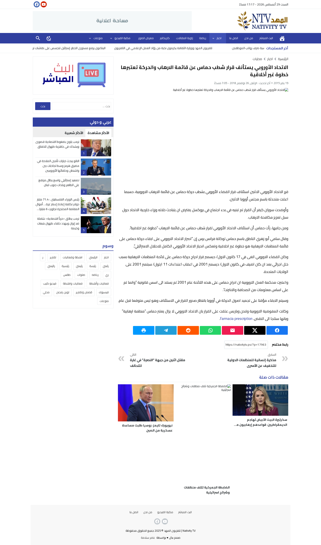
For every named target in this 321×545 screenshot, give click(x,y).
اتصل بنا (233, 38)
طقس (67, 274)
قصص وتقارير (84, 292)
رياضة (202, 38)
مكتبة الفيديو (122, 38)
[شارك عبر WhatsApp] (210, 330)
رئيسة (92, 266)
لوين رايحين (62, 292)
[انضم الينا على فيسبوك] (36, 4)
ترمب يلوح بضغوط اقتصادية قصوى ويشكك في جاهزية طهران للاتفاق (57, 144)
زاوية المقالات (184, 38)
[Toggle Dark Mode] (49, 38)
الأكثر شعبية (74, 133)
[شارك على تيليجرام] (166, 330)
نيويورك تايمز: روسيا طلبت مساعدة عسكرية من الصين (147, 428)
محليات (257, 59)
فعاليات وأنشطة (99, 283)
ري (107, 274)
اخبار (219, 38)
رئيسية (65, 266)
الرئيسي (93, 257)
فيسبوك (104, 292)
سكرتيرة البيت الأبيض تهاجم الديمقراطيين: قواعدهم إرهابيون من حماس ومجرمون (260, 425)
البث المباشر (266, 38)
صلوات (81, 274)
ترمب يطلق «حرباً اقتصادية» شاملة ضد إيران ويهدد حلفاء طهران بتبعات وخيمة (58, 223)
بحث (38, 38)
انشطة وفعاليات (72, 257)
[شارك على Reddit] (188, 330)
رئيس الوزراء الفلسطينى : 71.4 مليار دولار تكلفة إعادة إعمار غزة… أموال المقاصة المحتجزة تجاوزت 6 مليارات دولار (57, 207)
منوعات (98, 38)
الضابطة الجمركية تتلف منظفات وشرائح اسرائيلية (207, 490)
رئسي (106, 266)
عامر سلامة (148, 537)
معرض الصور (146, 38)
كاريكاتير (165, 38)
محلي (46, 292)
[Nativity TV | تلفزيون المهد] (240, 21)
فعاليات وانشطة (73, 283)
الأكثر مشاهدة (98, 133)
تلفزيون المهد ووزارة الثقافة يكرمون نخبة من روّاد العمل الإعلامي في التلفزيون (177, 48)
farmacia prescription (236, 318)
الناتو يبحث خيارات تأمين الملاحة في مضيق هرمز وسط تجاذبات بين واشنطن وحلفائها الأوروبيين (58, 166)
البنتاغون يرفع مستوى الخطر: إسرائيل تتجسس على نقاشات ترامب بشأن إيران (74, 48)
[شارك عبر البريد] (232, 330)
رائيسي (51, 266)
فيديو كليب (49, 283)
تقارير (53, 257)
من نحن (248, 38)
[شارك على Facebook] (277, 330)
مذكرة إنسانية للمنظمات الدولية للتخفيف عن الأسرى (251, 360)
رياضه (95, 274)
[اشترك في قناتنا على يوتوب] (43, 4)
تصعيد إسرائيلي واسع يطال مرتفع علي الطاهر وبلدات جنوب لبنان (58, 182)
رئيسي (79, 266)
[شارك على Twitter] (254, 330)
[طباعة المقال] (143, 330)
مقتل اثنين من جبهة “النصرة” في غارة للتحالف (157, 360)
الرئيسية (282, 38)
